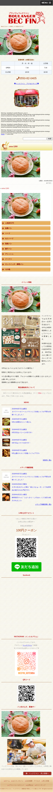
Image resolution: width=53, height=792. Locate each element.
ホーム (7, 781)
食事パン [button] (8, 228)
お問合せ (30, 785)
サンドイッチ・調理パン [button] (14, 264)
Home (3, 134)
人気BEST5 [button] (9, 223)
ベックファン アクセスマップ (26, 83)
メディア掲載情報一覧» (43, 504)
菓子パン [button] (8, 249)
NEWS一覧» (47, 460)
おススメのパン (18, 781)
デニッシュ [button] (9, 254)
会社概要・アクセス (33, 781)
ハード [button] (7, 233)
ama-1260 (5, 188)
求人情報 (46, 781)
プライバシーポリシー (16, 785)
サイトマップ (40, 785)
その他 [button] (7, 269)
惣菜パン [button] (8, 244)
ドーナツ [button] (8, 259)
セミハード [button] (9, 238)
